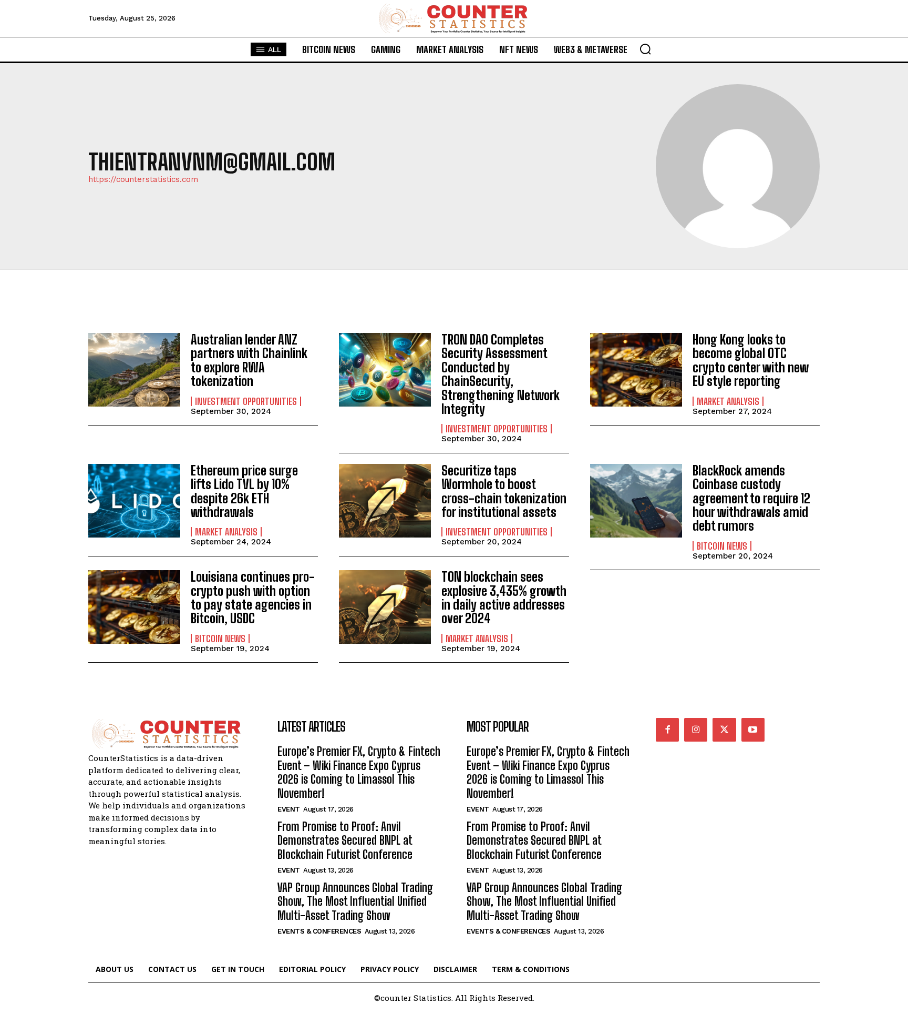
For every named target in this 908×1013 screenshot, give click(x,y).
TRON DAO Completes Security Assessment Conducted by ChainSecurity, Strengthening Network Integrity (500, 374)
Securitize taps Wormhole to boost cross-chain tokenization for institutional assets (503, 491)
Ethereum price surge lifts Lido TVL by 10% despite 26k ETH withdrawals (244, 491)
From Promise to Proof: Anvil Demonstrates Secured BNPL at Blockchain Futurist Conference (344, 840)
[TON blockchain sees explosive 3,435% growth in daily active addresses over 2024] (385, 607)
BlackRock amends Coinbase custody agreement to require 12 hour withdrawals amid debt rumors (751, 498)
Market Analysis (728, 401)
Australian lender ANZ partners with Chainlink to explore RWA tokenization (249, 360)
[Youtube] (753, 729)
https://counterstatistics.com (143, 180)
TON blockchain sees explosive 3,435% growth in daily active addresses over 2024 (503, 597)
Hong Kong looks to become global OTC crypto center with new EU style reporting (751, 360)
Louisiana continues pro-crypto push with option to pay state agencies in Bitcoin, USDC (253, 597)
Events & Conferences (319, 931)
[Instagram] (695, 729)
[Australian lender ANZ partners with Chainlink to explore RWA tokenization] (134, 370)
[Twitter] (724, 729)
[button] (645, 49)
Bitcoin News (722, 546)
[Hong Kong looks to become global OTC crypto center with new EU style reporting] (636, 370)
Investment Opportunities (246, 401)
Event (288, 809)
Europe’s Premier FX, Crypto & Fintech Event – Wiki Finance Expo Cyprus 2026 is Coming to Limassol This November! (358, 772)
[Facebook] (667, 729)
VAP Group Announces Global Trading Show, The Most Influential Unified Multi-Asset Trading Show (355, 901)
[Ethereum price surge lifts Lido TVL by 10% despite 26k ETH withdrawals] (134, 501)
